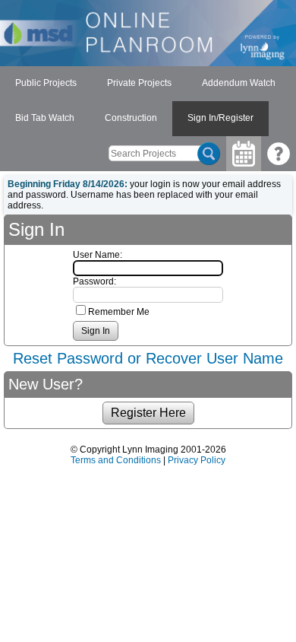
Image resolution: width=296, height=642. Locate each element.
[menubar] (148, 101)
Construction (131, 118)
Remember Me (119, 312)
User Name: (97, 254)
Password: (94, 281)
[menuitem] (46, 83)
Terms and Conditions (116, 460)
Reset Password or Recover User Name (148, 358)
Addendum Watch (239, 83)
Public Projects (46, 83)
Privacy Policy (196, 460)
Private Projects (139, 83)
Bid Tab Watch (44, 118)
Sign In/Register (220, 118)
